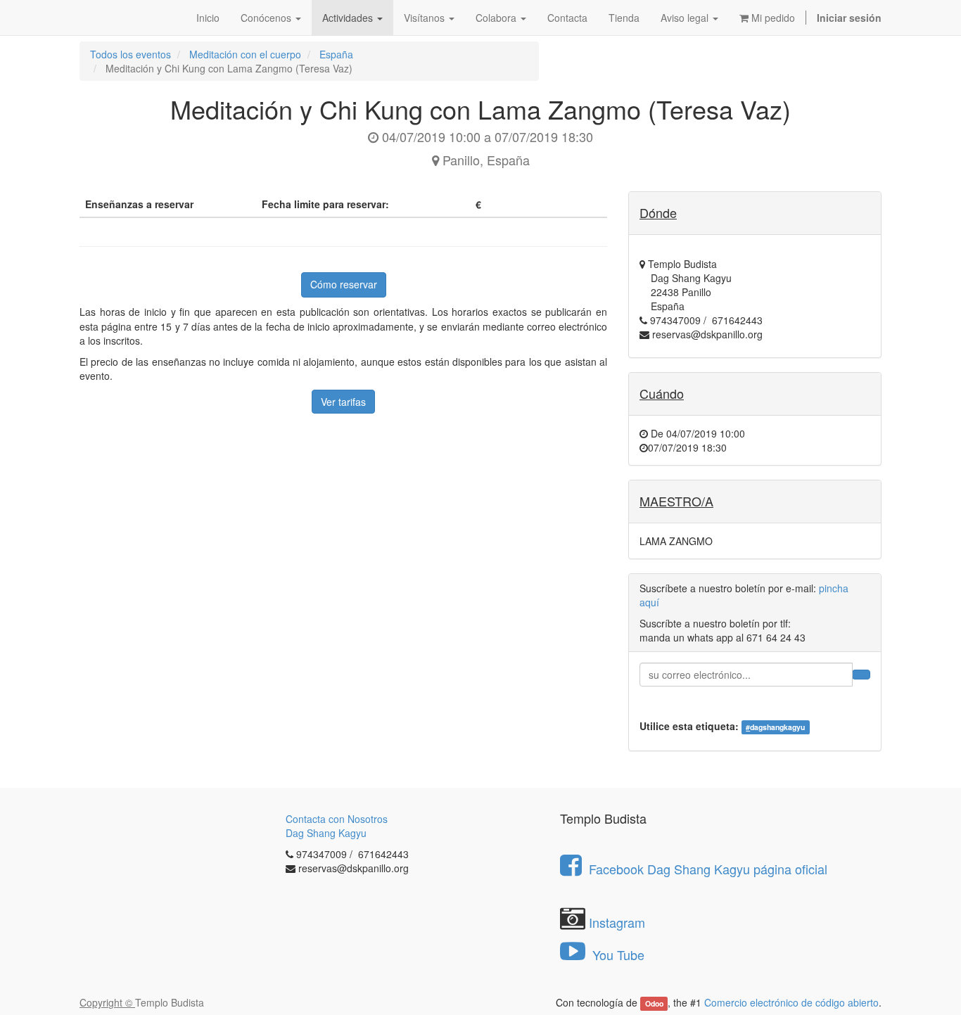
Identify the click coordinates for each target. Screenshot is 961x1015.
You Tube (616, 954)
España (336, 54)
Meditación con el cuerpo (245, 54)
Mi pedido (772, 18)
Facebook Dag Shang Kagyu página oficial (708, 869)
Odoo (654, 1003)
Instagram (617, 922)
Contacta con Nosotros (337, 819)
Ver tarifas (343, 402)
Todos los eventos (130, 54)
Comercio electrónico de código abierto (791, 1002)
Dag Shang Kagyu (326, 833)
